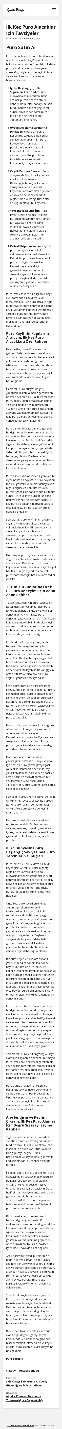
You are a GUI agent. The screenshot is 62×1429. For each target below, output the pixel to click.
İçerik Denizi (15, 10)
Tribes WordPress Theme (20, 1425)
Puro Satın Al (14, 1359)
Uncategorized (29, 1370)
